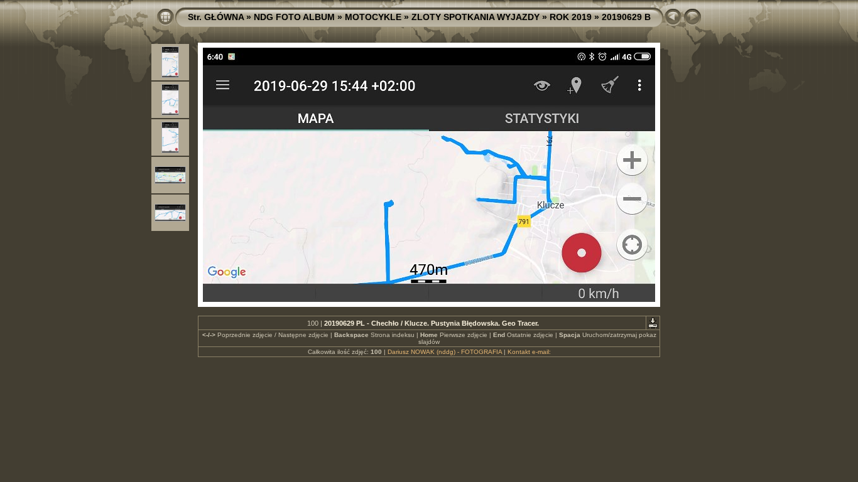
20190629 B (626, 17)
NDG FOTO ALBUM (294, 17)
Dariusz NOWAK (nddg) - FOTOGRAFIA (445, 351)
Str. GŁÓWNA (216, 17)
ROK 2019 (571, 17)
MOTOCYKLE (373, 17)
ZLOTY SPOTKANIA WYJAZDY (475, 17)
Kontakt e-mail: (529, 351)
